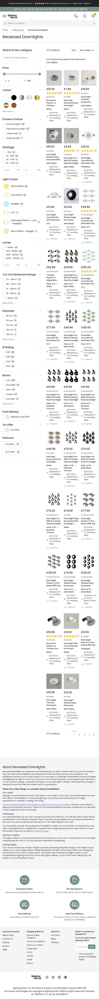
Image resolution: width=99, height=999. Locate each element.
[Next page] (89, 734)
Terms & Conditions (36, 941)
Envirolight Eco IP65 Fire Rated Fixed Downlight (71, 160)
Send (92, 947)
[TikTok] (46, 977)
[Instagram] (59, 977)
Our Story (55, 935)
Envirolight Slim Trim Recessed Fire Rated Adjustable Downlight (71, 648)
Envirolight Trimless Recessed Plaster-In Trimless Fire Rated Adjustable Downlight (87, 106)
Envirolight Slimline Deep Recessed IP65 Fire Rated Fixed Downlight (53, 159)
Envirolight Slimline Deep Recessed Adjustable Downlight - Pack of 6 (70, 587)
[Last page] (94, 734)
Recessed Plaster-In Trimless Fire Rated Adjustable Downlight (52, 650)
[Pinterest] (65, 977)
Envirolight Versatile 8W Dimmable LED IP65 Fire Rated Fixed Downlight (88, 163)
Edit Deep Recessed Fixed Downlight (71, 103)
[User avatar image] (84, 16)
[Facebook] (53, 977)
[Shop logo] (13, 16)
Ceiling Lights (18, 30)
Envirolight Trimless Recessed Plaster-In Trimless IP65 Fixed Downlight (53, 706)
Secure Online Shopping (33, 936)
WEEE (5, 949)
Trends (30, 956)
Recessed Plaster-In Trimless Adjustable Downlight (51, 105)
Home (5, 30)
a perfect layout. (41, 831)
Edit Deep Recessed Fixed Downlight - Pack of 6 (53, 460)
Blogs (53, 939)
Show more (8, 111)
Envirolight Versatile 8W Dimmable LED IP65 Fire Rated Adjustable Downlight (53, 221)
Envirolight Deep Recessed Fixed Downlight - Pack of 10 (71, 522)
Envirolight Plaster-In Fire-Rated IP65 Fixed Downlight (88, 522)
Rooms (30, 963)
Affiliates (55, 942)
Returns (6, 946)
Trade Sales (32, 948)
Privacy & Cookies (35, 945)
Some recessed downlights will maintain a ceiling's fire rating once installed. (37, 804)
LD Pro (29, 952)
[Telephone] (76, 16)
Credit (29, 959)
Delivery (6, 942)
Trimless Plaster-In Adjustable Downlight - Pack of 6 (51, 280)
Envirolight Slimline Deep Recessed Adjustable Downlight (70, 219)
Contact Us (8, 939)
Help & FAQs (8, 935)
